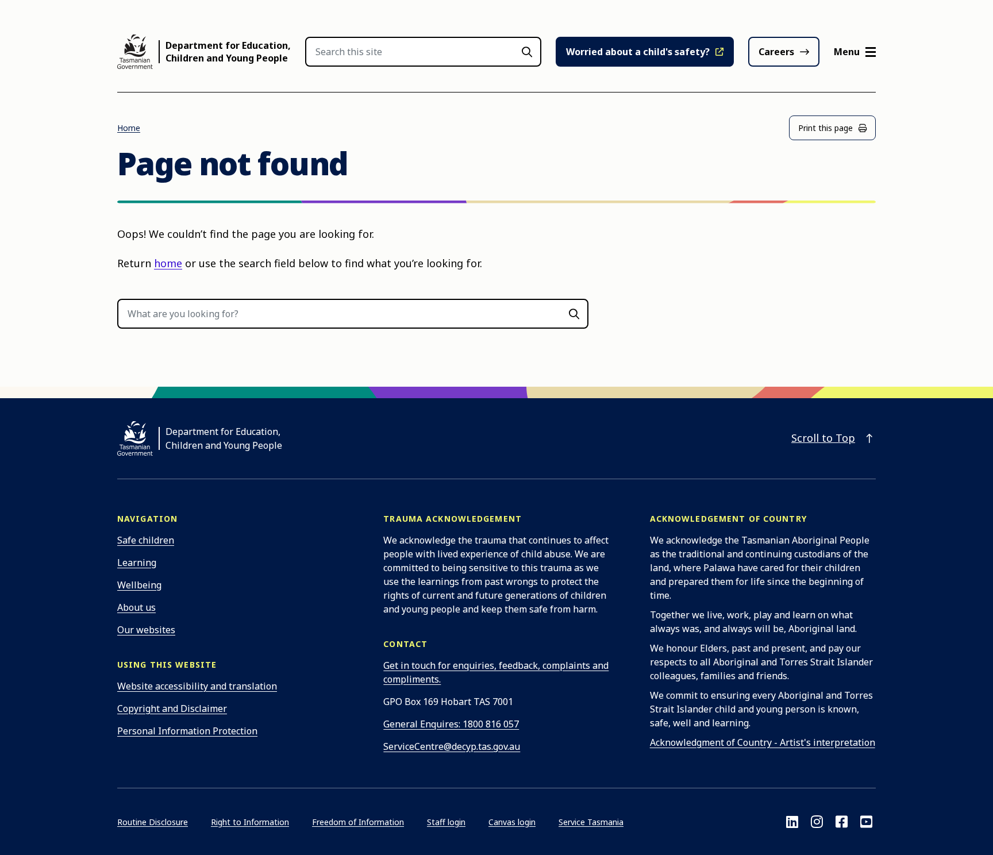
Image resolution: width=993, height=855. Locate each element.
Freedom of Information (358, 822)
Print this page (825, 127)
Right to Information (250, 822)
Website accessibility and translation (197, 686)
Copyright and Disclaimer (172, 708)
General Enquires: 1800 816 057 (451, 724)
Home (128, 127)
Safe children (145, 540)
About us (136, 607)
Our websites (146, 629)
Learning (136, 562)
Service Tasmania (591, 822)
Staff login (446, 822)
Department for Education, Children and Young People (228, 51)
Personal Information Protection (187, 731)
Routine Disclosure (152, 822)
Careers (776, 51)
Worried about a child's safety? (638, 51)
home (168, 263)
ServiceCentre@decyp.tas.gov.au (451, 746)
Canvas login (512, 822)
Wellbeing (139, 585)
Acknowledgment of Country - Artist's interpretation (762, 742)
